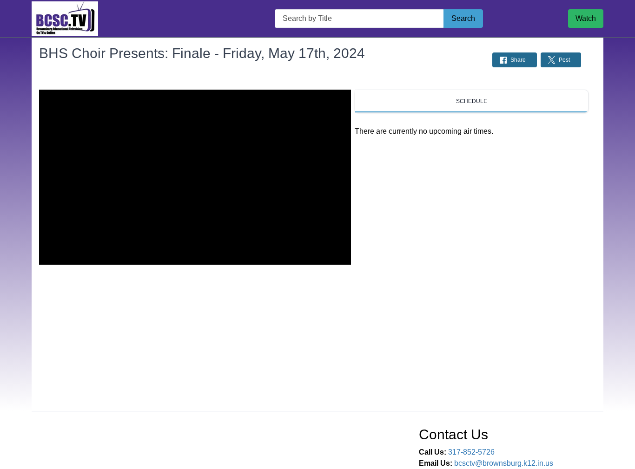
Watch (585, 18)
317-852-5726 (471, 452)
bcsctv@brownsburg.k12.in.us (503, 463)
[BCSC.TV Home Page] (65, 18)
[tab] (472, 101)
